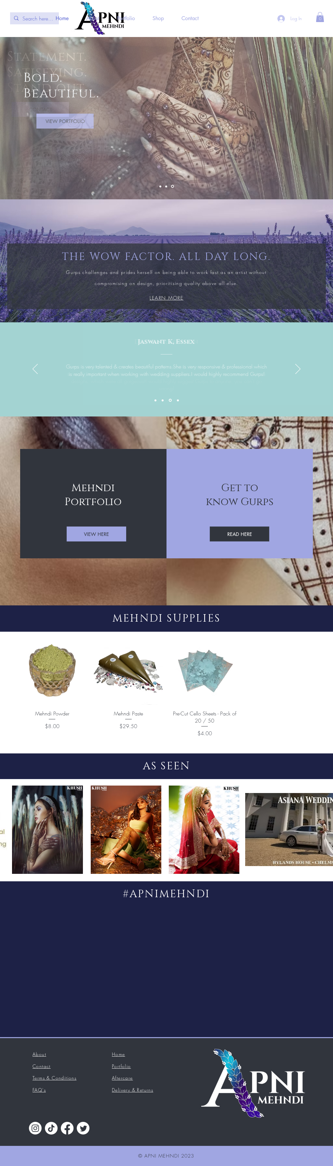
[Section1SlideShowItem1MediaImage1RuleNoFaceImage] (155, 400)
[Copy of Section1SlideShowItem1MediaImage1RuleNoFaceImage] (163, 400)
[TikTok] (51, 1128)
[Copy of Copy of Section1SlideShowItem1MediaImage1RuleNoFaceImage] (178, 400)
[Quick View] (52, 670)
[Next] (297, 369)
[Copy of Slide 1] (166, 186)
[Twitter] (83, 1128)
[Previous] (35, 369)
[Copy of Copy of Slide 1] (172, 186)
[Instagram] (35, 1128)
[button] (320, 17)
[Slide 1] (160, 186)
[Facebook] (67, 1128)
